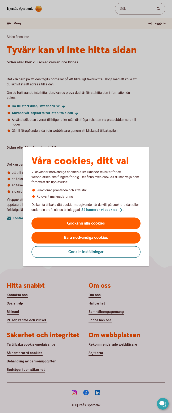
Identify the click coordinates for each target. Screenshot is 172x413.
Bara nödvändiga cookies (86, 237)
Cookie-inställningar (86, 251)
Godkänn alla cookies (86, 223)
